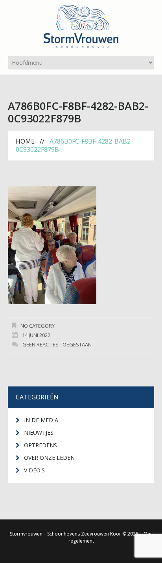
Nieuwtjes (38, 432)
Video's (34, 470)
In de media (41, 420)
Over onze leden (49, 457)
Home (25, 141)
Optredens (40, 445)
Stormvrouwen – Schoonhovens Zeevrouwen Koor (65, 533)
